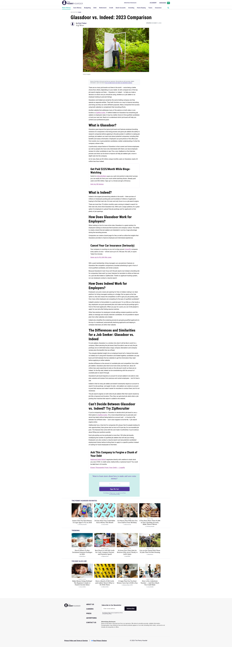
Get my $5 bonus (97, 184)
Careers (89, 609)
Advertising (91, 618)
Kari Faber (82, 23)
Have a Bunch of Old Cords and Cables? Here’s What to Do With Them (104, 583)
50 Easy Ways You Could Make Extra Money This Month (104, 521)
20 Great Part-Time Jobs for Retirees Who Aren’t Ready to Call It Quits (127, 552)
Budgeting (87, 8)
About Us (90, 604)
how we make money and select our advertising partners (118, 82)
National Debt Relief (98, 459)
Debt (94, 8)
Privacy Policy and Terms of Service (76, 640)
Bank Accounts (121, 8)
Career (79, 12)
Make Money (66, 8)
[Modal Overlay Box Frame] (114, 485)
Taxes (150, 8)
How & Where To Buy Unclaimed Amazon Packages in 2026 (82, 552)
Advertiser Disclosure (130, 2)
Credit (111, 8)
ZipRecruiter (100, 112)
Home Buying (141, 8)
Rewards (164, 3)
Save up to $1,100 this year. (101, 257)
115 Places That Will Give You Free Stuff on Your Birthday (127, 521)
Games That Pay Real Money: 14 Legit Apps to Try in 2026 (82, 521)
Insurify (128, 249)
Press (88, 613)
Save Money (77, 8)
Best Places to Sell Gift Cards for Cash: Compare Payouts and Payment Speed (104, 552)
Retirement (102, 8)
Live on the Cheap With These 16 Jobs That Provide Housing (150, 551)
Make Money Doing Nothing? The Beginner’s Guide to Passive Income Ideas (82, 583)
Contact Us (91, 622)
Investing (131, 8)
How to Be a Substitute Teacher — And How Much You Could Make (150, 583)
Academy (153, 3)
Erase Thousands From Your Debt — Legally (107, 467)
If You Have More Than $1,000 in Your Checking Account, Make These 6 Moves (149, 522)
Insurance (158, 8)
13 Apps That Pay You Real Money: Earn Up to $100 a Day (127, 582)
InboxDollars (102, 176)
